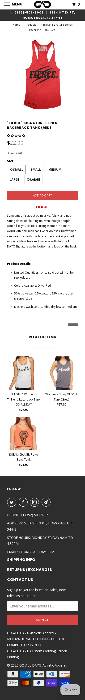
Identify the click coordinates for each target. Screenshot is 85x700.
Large (14, 179)
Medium (54, 169)
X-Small (16, 169)
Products (30, 24)
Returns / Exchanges (29, 569)
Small (36, 169)
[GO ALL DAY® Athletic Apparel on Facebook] (24, 502)
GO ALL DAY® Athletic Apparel (42, 665)
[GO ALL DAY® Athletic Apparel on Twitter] (12, 502)
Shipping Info (21, 559)
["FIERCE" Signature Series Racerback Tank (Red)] (42, 74)
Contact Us (20, 579)
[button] (16, 136)
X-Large (33, 179)
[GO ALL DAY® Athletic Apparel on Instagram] (35, 502)
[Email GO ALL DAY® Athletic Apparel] (47, 502)
